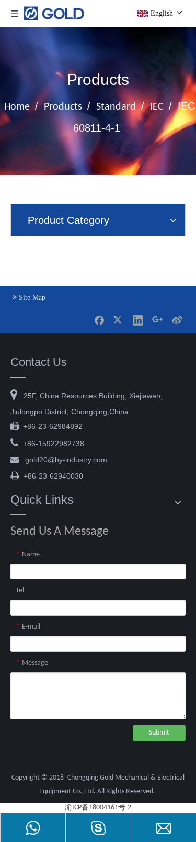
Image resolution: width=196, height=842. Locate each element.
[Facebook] (99, 319)
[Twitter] (118, 319)
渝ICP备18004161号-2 (98, 808)
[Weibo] (176, 319)
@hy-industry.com (66, 460)
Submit (159, 733)
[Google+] (157, 319)
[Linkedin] (138, 319)
